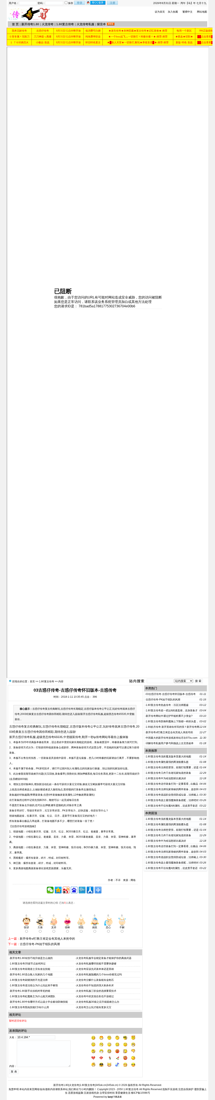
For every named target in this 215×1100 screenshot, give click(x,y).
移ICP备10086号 (140, 1092)
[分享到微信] (50, 890)
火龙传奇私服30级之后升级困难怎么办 (97, 1001)
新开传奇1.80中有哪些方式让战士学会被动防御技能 (39, 1001)
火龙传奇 (48, 24)
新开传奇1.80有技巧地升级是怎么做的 (31, 958)
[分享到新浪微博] (66, 890)
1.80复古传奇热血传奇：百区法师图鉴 (167, 705)
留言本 (101, 24)
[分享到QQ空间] (58, 890)
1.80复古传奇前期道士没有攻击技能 (30, 969)
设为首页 (160, 11)
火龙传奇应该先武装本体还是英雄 (95, 969)
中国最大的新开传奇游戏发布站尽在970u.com (171, 737)
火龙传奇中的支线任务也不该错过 (95, 996)
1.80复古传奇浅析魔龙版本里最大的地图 (168, 756)
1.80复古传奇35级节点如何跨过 (28, 963)
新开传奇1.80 (30, 24)
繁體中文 (187, 11)
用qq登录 (96, 3)
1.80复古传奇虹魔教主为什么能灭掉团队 (32, 996)
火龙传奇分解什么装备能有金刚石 (95, 980)
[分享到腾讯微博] (82, 890)
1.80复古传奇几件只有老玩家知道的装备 (168, 772)
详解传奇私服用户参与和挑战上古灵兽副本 (170, 743)
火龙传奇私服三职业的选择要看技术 (96, 990)
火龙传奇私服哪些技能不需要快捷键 (96, 963)
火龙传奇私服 (85, 24)
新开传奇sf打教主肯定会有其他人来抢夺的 (47, 938)
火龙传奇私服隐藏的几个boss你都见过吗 (99, 974)
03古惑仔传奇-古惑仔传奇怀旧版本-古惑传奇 (171, 694)
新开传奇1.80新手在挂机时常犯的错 (30, 990)
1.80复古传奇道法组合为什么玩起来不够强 (34, 985)
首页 (32, 681)
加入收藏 (173, 11)
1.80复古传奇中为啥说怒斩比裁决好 (166, 778)
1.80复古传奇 (65, 24)
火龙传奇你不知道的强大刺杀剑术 (95, 985)
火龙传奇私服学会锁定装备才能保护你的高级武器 (103, 958)
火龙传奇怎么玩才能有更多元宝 (93, 1007)
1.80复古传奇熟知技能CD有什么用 (29, 1007)
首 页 (15, 24)
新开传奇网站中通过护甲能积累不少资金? (169, 715)
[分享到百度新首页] (74, 890)
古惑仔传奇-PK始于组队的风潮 (40, 944)
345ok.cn (112, 1085)
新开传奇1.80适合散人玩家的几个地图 (31, 974)
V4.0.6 (118, 1096)
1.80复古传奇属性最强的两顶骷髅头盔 (167, 762)
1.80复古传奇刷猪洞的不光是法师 (29, 980)
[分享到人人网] (90, 890)
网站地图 (202, 11)
